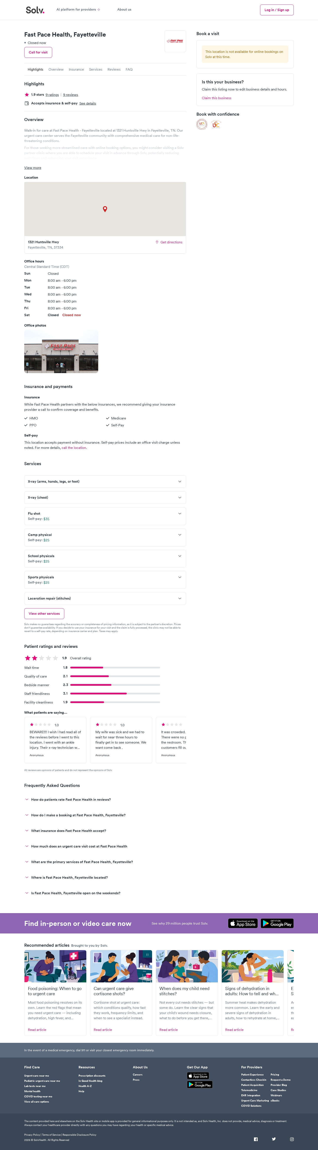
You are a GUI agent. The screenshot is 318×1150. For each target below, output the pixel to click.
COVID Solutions (251, 1106)
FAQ (129, 69)
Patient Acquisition (252, 1085)
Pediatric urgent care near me (42, 1081)
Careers (138, 1075)
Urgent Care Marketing (255, 1101)
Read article (37, 1029)
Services (95, 69)
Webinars (276, 1095)
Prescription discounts (92, 1076)
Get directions (171, 242)
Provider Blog (279, 1085)
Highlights (35, 69)
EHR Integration (250, 1095)
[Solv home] (35, 10)
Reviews (114, 69)
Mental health (32, 1091)
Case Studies (278, 1090)
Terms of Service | (52, 1134)
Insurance (76, 69)
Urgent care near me (36, 1076)
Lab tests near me (35, 1086)
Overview (56, 69)
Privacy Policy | (32, 1134)
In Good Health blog (90, 1081)
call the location (74, 447)
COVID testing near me (38, 1096)
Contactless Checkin (253, 1080)
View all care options (36, 1102)
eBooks (275, 1101)
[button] (61, 351)
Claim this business (216, 98)
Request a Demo (281, 1080)
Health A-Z (85, 1086)
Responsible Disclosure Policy (79, 1134)
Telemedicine (249, 1090)
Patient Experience (252, 1075)
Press (136, 1080)
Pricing (275, 1075)
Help (81, 1091)
